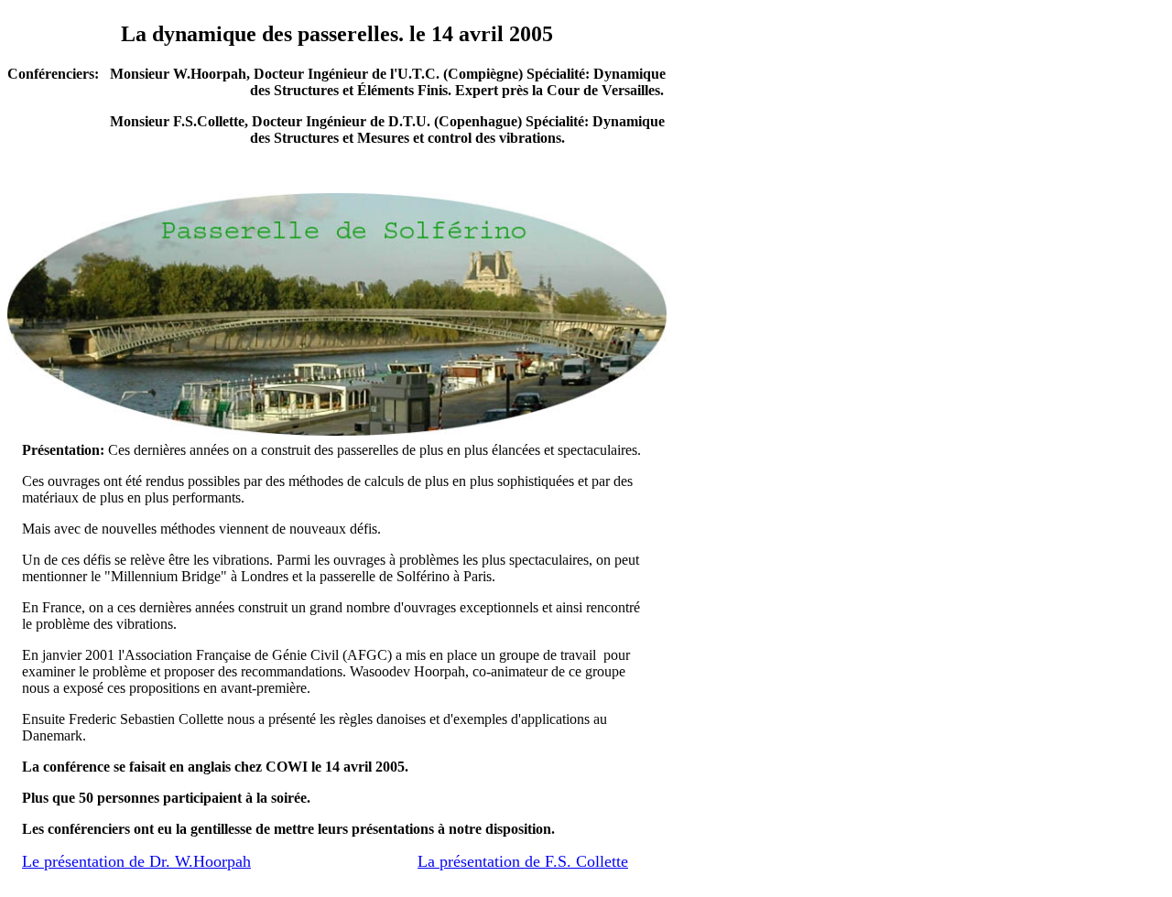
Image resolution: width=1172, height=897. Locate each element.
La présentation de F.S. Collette (523, 861)
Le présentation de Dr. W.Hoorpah (136, 861)
